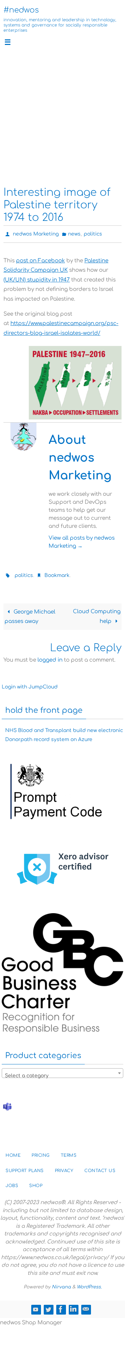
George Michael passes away (30, 614)
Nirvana (61, 1283)
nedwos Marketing (36, 233)
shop (35, 1182)
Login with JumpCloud (30, 683)
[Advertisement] (62, 116)
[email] (85, 1306)
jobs (12, 1182)
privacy (64, 1167)
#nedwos (21, 10)
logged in (50, 657)
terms (69, 1152)
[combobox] (62, 1070)
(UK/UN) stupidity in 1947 (36, 278)
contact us (99, 1167)
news (74, 233)
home (13, 1152)
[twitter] (48, 1306)
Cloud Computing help (96, 614)
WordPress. (89, 1283)
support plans (25, 1167)
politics (93, 233)
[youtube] (35, 1306)
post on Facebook (40, 259)
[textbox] (62, 1072)
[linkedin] (73, 1306)
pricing (41, 1152)
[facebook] (60, 1306)
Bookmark (56, 573)
